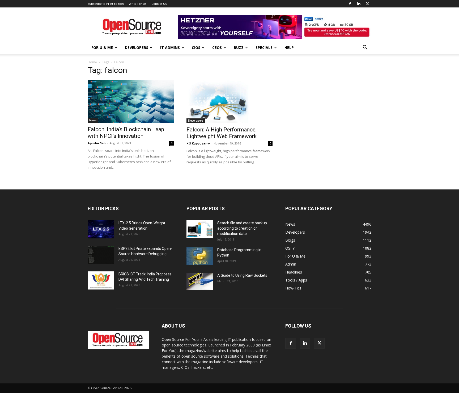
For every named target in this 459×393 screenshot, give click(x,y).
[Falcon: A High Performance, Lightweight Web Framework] (229, 101)
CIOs (196, 47)
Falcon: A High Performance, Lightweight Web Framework (221, 132)
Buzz (239, 47)
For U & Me (102, 47)
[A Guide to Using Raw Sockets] (199, 281)
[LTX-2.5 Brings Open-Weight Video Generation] (101, 229)
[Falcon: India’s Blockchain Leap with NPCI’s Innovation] (131, 101)
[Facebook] (350, 3)
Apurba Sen (97, 143)
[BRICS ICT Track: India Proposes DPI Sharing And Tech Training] (101, 280)
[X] (367, 3)
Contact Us (159, 4)
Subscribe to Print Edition (106, 4)
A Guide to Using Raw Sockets (242, 275)
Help (289, 47)
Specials (264, 47)
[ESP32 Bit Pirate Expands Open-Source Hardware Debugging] (101, 255)
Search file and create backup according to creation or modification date (242, 228)
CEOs (217, 47)
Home (92, 62)
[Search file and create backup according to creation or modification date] (199, 229)
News (93, 120)
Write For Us (137, 4)
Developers (136, 47)
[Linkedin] (359, 3)
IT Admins (170, 47)
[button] (365, 48)
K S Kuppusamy (198, 143)
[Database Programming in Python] (199, 256)
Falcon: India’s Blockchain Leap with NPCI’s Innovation (126, 132)
